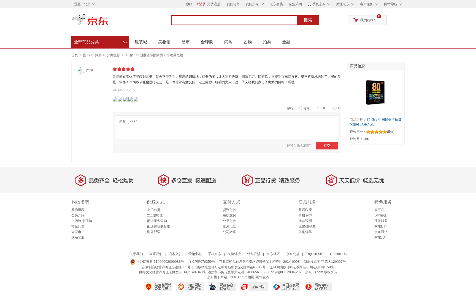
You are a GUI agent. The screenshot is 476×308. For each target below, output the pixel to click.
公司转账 (229, 232)
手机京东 (319, 4)
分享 (306, 108)
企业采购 (295, 4)
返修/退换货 (307, 226)
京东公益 (292, 254)
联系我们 (156, 254)
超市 (186, 41)
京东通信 (381, 232)
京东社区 (273, 254)
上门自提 (153, 210)
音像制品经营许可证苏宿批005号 (166, 267)
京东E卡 (380, 226)
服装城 (141, 41)
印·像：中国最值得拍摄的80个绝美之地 (154, 55)
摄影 (98, 55)
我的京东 (252, 4)
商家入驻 (175, 254)
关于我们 (136, 254)
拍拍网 (249, 277)
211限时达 (155, 215)
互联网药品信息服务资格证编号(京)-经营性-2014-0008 (259, 262)
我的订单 (233, 4)
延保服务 (381, 221)
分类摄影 (114, 55)
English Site (315, 254)
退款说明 (305, 221)
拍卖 (267, 41)
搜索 (308, 20)
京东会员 (276, 4)
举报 (290, 108)
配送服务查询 (157, 221)
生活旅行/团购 (81, 221)
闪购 (228, 41)
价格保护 (305, 215)
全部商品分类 (100, 41)
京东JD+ (380, 237)
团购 (248, 41)
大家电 (76, 232)
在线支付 (229, 215)
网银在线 (262, 277)
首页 (74, 55)
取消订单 (305, 232)
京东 (108, 22)
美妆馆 (164, 41)
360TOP (236, 277)
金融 (286, 41)
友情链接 (234, 254)
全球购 (207, 41)
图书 (87, 55)
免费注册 (213, 4)
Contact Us (338, 254)
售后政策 (305, 210)
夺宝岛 (379, 210)
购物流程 (78, 210)
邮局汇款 (229, 226)
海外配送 (153, 232)
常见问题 (78, 226)
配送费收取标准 (158, 226)
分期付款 (229, 221)
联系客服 (78, 237)
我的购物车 (368, 20)
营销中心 (195, 254)
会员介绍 (78, 215)
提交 (327, 146)
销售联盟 (253, 254)
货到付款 (229, 210)
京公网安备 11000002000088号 (160, 262)
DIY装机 (380, 215)
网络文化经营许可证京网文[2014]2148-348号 (172, 272)
